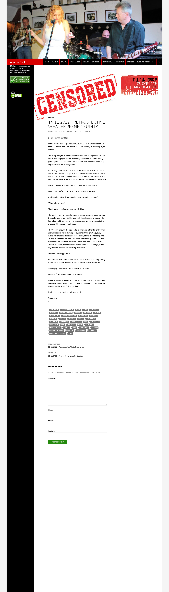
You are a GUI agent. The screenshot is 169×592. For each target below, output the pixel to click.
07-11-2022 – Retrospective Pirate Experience (66, 345)
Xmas (70, 333)
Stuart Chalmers (56, 330)
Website (51, 431)
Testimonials (107, 62)
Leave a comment (84, 131)
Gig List (85, 62)
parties (66, 327)
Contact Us (120, 62)
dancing (72, 319)
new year (89, 324)
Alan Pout (54, 310)
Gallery (64, 62)
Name (51, 410)
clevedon (93, 316)
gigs (85, 322)
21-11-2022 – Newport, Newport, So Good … (65, 354)
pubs (74, 327)
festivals (53, 322)
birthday (53, 313)
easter (80, 319)
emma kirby (91, 319)
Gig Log (51, 118)
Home (47, 62)
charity (97, 313)
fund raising (76, 322)
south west (84, 327)
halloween (95, 322)
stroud (95, 327)
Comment (53, 378)
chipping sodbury (69, 316)
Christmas (83, 316)
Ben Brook (94, 310)
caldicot (87, 313)
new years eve (55, 327)
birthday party (66, 313)
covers (62, 319)
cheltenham (54, 316)
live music (71, 324)
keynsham (54, 324)
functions (64, 322)
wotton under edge (57, 333)
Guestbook (96, 62)
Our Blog (130, 62)
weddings (92, 330)
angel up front (67, 310)
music (80, 324)
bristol (78, 313)
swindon (69, 330)
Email (51, 420)
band (78, 310)
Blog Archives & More (145, 62)
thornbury (81, 330)
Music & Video (75, 62)
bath (85, 310)
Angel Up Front (17, 62)
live (62, 324)
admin (70, 131)
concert (53, 319)
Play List (55, 62)
